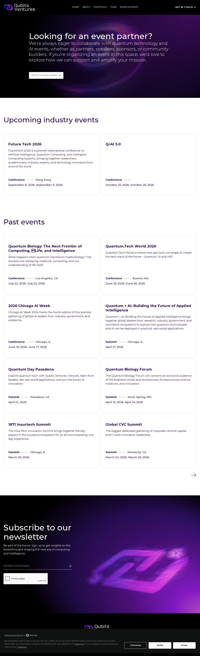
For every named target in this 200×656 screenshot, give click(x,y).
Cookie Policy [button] (79, 644)
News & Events (129, 7)
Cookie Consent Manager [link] (13, 635)
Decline (160, 645)
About (86, 7)
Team (113, 7)
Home (75, 7)
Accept (184, 645)
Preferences (135, 645)
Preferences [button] (22, 647)
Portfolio (100, 7)
